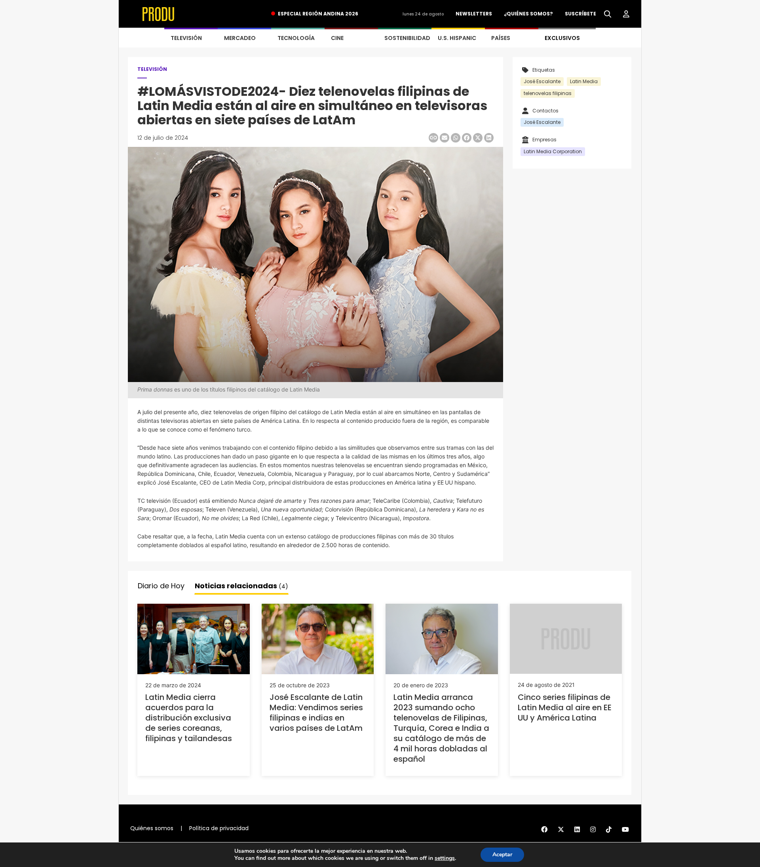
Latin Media (584, 81)
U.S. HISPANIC (457, 38)
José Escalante (542, 81)
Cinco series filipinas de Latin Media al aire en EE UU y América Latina (565, 707)
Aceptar (502, 854)
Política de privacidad (219, 828)
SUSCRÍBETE (580, 13)
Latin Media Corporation (553, 151)
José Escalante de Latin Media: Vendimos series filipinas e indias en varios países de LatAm (316, 713)
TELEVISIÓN (186, 38)
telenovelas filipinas (548, 93)
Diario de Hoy (161, 586)
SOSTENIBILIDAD (407, 38)
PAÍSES (500, 38)
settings (445, 858)
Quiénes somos (151, 828)
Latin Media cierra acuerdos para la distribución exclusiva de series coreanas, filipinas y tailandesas (188, 718)
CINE (337, 38)
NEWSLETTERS (474, 13)
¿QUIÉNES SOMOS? (528, 13)
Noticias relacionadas (241, 586)
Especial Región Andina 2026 (318, 13)
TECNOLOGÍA (296, 38)
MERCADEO (240, 38)
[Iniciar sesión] (626, 14)
